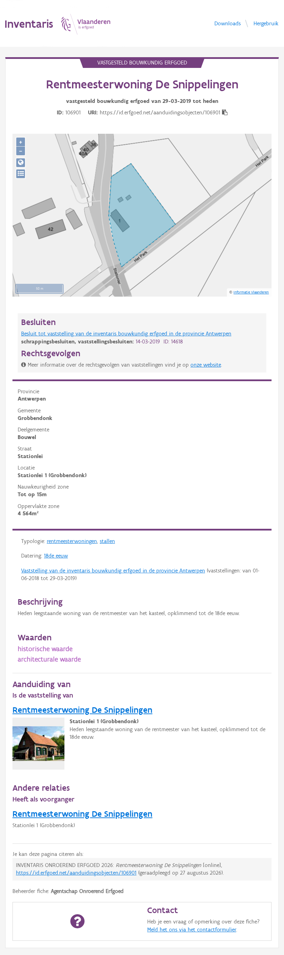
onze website (205, 364)
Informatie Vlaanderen (251, 292)
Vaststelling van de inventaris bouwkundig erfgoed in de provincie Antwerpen (113, 570)
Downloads (227, 23)
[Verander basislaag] (20, 173)
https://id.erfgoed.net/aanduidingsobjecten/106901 (76, 872)
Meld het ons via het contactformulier (191, 929)
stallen (107, 541)
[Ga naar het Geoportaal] (20, 162)
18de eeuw (56, 555)
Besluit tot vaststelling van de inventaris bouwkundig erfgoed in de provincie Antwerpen (126, 333)
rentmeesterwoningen (72, 541)
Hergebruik (266, 23)
